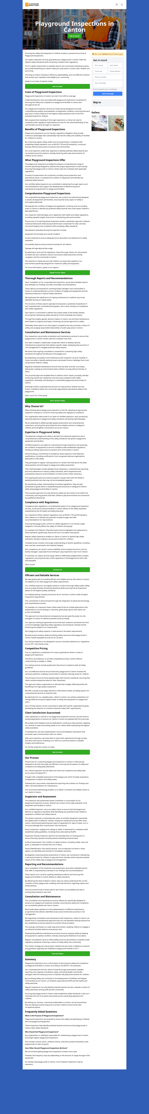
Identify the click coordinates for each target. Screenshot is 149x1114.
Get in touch (75, 36)
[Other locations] (117, 4)
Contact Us (57, 570)
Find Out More (57, 954)
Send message (108, 94)
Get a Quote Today (57, 401)
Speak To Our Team (57, 273)
